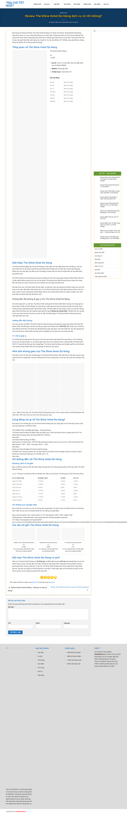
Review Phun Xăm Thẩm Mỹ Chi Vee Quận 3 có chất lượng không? (110, 179)
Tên (9, 623)
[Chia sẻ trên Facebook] (41, 577)
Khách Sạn (63, 13)
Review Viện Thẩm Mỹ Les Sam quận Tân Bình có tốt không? (110, 192)
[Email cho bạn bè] (48, 577)
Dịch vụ (40, 671)
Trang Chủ (37, 4)
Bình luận (11, 607)
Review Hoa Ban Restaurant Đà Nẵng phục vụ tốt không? (109, 211)
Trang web (67, 623)
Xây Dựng (97, 4)
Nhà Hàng (98, 263)
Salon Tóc (98, 266)
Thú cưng (41, 668)
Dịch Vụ (106, 4)
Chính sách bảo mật (73, 664)
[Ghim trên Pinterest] (51, 577)
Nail (96, 259)
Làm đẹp (56, 4)
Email (38, 623)
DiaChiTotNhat (73, 22)
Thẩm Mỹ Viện (99, 276)
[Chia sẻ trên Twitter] (45, 577)
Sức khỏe (41, 664)
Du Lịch (46, 4)
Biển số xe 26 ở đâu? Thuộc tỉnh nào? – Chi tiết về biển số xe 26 (110, 231)
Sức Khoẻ (67, 4)
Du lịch (40, 656)
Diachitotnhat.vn (21, 811)
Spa (96, 270)
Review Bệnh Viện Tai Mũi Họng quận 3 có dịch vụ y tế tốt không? (110, 224)
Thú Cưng (77, 4)
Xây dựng (41, 675)
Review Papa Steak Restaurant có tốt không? (109, 185)
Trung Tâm (87, 4)
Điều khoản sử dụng (73, 652)
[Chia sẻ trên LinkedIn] (55, 577)
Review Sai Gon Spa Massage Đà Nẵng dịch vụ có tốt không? (109, 237)
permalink (51, 582)
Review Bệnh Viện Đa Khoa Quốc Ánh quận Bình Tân (108, 198)
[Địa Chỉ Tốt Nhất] (18, 4)
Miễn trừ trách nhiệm (74, 656)
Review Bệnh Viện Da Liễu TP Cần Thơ (109, 217)
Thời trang (41, 660)
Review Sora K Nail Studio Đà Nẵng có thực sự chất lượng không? (109, 204)
